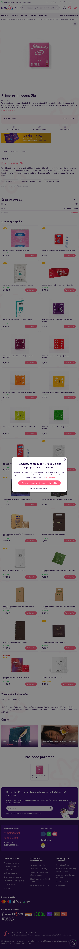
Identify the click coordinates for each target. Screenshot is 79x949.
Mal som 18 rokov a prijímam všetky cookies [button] (39, 483)
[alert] (39, 474)
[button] (39, 488)
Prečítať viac (50, 477)
